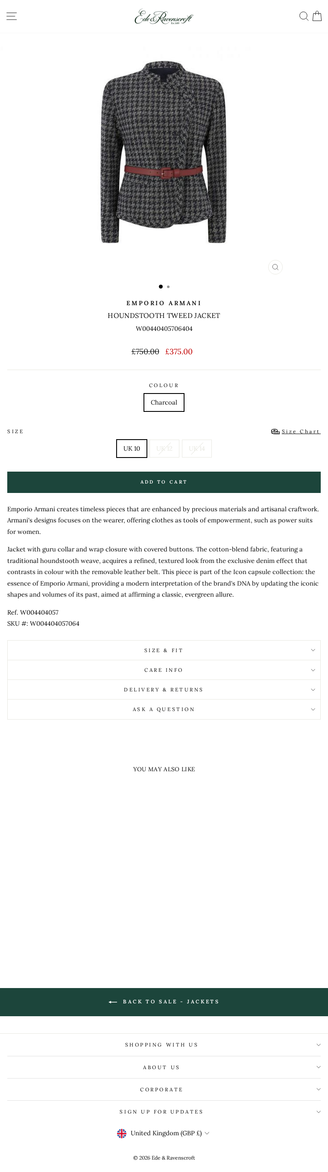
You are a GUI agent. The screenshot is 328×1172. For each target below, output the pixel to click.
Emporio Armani (164, 303)
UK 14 (197, 448)
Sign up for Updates (162, 1111)
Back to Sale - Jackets (170, 1001)
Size (164, 431)
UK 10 (131, 448)
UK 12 (164, 448)
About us (161, 1067)
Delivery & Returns (164, 689)
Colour (164, 385)
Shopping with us (162, 1044)
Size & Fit (164, 650)
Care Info (164, 670)
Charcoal (164, 402)
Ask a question (164, 709)
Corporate (162, 1089)
